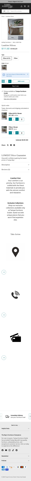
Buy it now (15, 86)
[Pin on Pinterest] (14, 145)
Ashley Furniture (6, 42)
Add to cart (21, 81)
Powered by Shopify (21, 477)
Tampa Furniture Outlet (10, 477)
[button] (25, 6)
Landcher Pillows (10, 16)
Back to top (14, 425)
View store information (10, 99)
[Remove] (21, 119)
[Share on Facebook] (11, 145)
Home (3, 16)
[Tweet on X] (7, 145)
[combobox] (15, 11)
